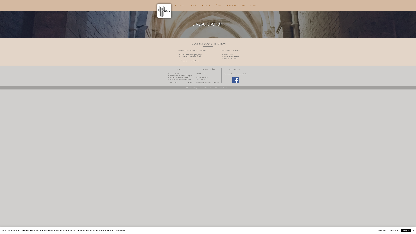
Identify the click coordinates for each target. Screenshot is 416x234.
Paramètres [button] (382, 230)
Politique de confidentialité (116, 230)
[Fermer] (413, 230)
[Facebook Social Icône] (235, 80)
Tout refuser (394, 230)
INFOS (180, 69)
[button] (179, 5)
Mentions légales (173, 82)
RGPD (190, 82)
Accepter (406, 230)
